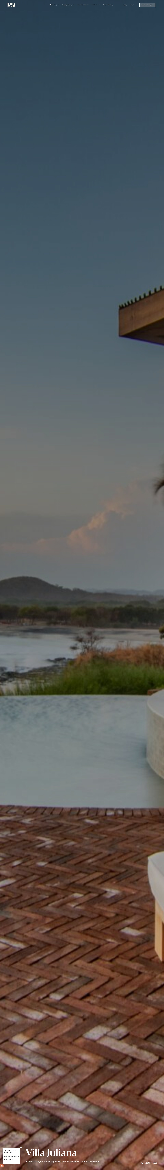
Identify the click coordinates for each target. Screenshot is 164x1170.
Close (21, 1147)
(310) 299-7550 (149, 1163)
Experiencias (81, 5)
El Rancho (53, 5)
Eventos (94, 5)
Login (125, 5)
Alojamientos (67, 5)
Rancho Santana (11, 4)
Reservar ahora (147, 5)
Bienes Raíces (108, 5)
